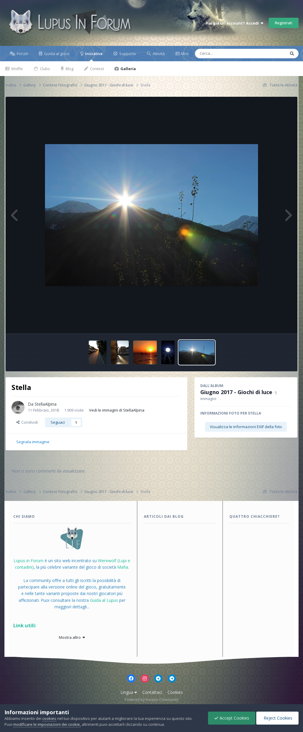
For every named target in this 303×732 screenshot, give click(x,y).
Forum (22, 53)
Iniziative (93, 53)
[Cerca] (292, 53)
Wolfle (16, 68)
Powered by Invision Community (151, 699)
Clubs (44, 68)
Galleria (128, 68)
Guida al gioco (56, 53)
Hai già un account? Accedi (233, 23)
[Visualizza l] (98, 352)
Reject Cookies (277, 718)
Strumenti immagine (266, 322)
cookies (49, 718)
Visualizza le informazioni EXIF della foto (246, 426)
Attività (158, 53)
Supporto (127, 53)
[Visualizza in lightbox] (151, 215)
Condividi (29, 422)
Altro (184, 53)
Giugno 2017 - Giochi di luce (236, 392)
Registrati (283, 22)
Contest (96, 68)
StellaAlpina (46, 404)
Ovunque (269, 53)
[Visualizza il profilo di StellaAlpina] (18, 407)
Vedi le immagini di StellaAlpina (116, 410)
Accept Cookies (233, 718)
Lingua (127, 692)
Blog (69, 68)
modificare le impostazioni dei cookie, (47, 724)
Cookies (175, 692)
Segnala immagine (32, 441)
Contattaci (152, 692)
